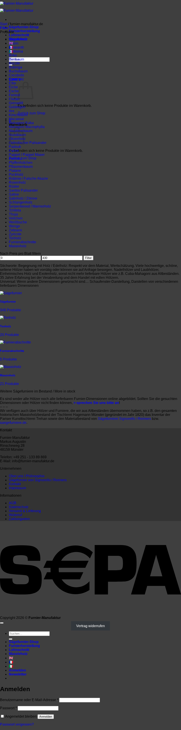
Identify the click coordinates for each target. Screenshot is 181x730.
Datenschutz (18, 507)
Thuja (13, 214)
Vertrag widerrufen (90, 626)
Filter (88, 258)
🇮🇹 (11, 666)
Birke (13, 55)
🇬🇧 (11, 658)
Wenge (14, 226)
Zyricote (15, 234)
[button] (4, 28)
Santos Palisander (23, 190)
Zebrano (15, 230)
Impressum (17, 488)
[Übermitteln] (10, 639)
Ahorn (13, 43)
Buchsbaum (18, 71)
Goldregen (17, 107)
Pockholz (16, 174)
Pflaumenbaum (21, 166)
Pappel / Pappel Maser (27, 155)
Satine (14, 194)
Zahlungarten (19, 519)
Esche (14, 91)
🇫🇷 (11, 662)
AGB (12, 503)
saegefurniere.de (13, 422)
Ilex (11, 111)
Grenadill (16, 103)
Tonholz (15, 238)
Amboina (16, 51)
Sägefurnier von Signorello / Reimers (38, 480)
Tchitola (15, 210)
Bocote (14, 63)
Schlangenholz (20, 202)
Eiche (13, 87)
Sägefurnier (18, 39)
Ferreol (14, 95)
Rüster (14, 186)
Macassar (16, 119)
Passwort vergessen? (17, 724)
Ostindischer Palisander (27, 143)
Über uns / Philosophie (27, 476)
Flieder (14, 99)
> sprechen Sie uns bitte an (96, 403)
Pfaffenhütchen (20, 162)
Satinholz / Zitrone (23, 198)
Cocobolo (16, 75)
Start (3, 24)
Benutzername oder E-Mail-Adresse (29, 700)
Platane (15, 170)
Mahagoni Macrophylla (27, 127)
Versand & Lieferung (25, 511)
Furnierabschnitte (22, 242)
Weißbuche (18, 222)
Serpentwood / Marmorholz (30, 206)
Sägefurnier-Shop (24, 27)
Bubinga (15, 67)
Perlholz (15, 158)
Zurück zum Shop (31, 113)
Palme (14, 151)
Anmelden (45, 716)
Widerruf (15, 515)
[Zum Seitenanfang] (2, 623)
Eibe (12, 83)
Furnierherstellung (24, 31)
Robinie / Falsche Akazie (28, 178)
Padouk (15, 147)
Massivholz (17, 246)
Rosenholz (17, 182)
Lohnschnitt (19, 35)
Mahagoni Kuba (21, 123)
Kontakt (15, 484)
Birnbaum (16, 59)
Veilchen (16, 218)
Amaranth (16, 47)
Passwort (8, 708)
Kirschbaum (18, 115)
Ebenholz (16, 79)
